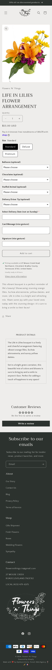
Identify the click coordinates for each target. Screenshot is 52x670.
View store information (16, 276)
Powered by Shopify (26, 659)
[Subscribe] (43, 464)
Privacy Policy (12, 501)
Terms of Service (13, 507)
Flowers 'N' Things (29, 656)
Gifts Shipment (12, 525)
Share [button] (8, 316)
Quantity (6, 113)
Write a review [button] (26, 423)
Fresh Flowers (12, 532)
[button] (6, 13)
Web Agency (41, 662)
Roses (8, 538)
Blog (8, 494)
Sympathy (10, 551)
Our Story (10, 481)
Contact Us (11, 488)
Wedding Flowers (14, 545)
